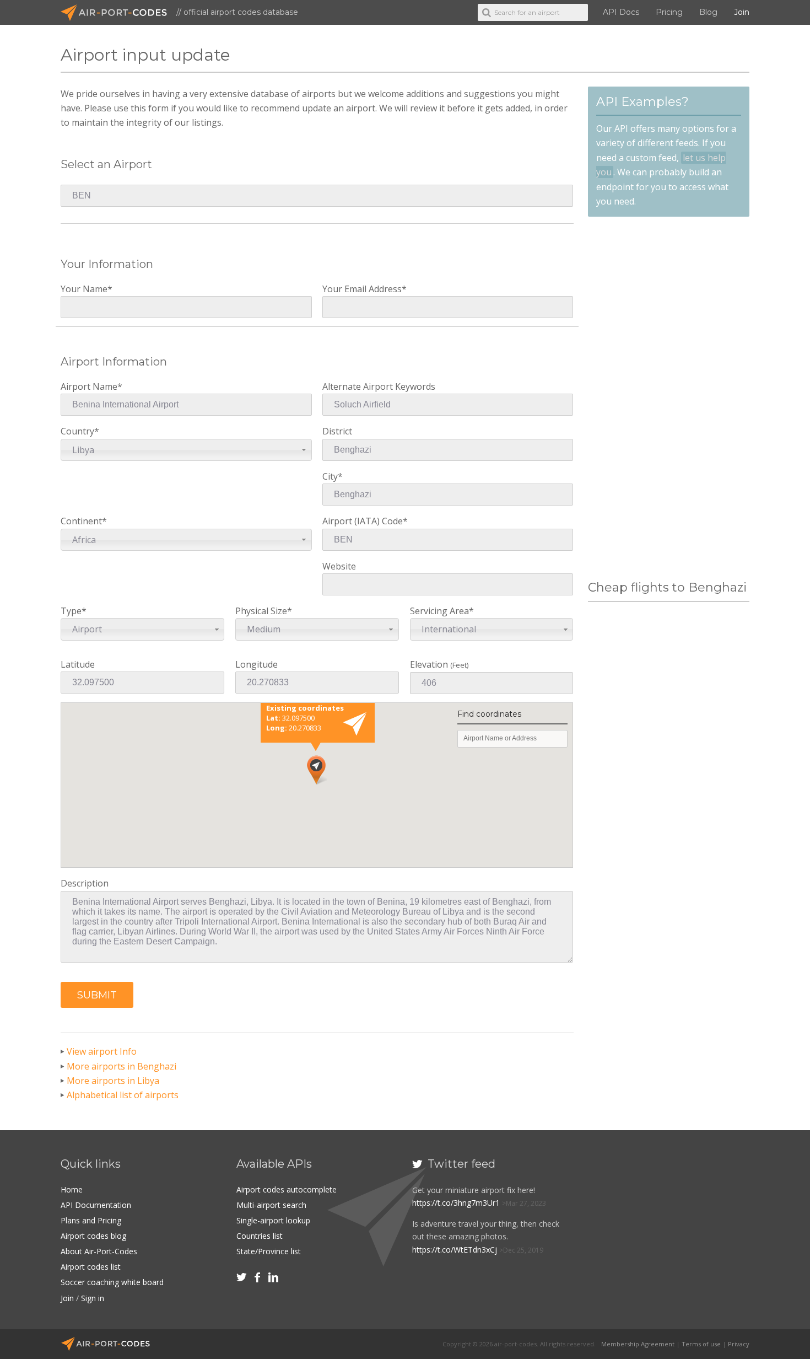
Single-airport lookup (273, 1220)
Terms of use (701, 1344)
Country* (80, 440)
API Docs (621, 12)
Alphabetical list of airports (123, 1095)
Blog (708, 12)
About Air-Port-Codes (99, 1251)
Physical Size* (263, 620)
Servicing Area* (443, 620)
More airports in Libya (113, 1081)
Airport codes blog (93, 1236)
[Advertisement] (668, 398)
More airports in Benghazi (121, 1066)
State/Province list (268, 1251)
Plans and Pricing (91, 1220)
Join (741, 12)
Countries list (259, 1236)
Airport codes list (91, 1266)
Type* (81, 620)
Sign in (92, 1298)
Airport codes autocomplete (286, 1189)
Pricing (669, 12)
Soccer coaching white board (112, 1282)
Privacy (738, 1344)
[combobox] (186, 450)
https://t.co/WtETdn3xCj (454, 1249)
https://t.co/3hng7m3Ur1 (456, 1202)
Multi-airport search (271, 1205)
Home (72, 1189)
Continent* (84, 530)
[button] (97, 995)
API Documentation (96, 1205)
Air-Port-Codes (118, 12)
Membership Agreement (637, 1344)
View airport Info (102, 1051)
